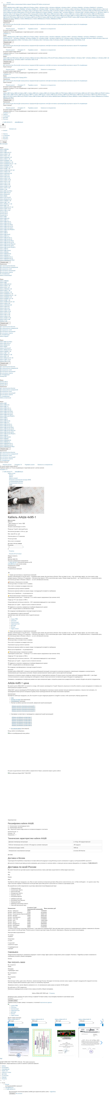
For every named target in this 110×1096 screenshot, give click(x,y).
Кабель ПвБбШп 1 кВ (5, 200)
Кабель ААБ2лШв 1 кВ (6, 157)
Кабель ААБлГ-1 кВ (5, 159)
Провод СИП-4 (4, 215)
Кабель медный (4, 336)
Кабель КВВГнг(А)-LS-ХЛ (6, 226)
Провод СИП (3, 376)
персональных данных (46, 1002)
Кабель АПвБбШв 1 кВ (6, 165)
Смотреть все (12, 129)
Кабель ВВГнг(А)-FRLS (6, 191)
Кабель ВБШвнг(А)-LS (6, 199)
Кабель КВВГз (3, 231)
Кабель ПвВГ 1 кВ (4, 202)
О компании (6, 116)
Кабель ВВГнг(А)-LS (5, 192)
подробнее (53, 1091)
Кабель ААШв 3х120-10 (37, 1019)
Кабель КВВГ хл (4, 220)
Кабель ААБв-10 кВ (5, 184)
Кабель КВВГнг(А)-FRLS (6, 224)
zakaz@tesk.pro (18, 471)
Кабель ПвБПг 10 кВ (5, 208)
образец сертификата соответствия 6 (22, 725)
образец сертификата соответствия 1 (22, 717)
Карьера (4, 1077)
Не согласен (19, 1093)
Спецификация (15, 701)
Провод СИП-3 (4, 213)
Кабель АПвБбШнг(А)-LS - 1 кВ (8, 163)
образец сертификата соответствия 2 (22, 719)
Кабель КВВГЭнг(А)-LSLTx (7, 245)
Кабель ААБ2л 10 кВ (5, 179)
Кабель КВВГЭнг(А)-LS (6, 239)
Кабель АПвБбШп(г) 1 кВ (6, 162)
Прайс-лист (5, 1070)
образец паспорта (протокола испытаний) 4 (23, 711)
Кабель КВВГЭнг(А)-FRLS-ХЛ (7, 244)
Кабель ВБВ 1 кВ (4, 205)
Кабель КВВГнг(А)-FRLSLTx (7, 229)
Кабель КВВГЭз (4, 249)
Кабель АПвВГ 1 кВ (5, 168)
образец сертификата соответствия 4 (22, 722)
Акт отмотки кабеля (16, 728)
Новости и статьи (6, 1072)
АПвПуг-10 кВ (3, 189)
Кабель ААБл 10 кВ (5, 183)
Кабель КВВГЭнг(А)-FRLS (7, 241)
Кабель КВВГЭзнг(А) (5, 250)
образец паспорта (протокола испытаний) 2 (23, 707)
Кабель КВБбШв (4, 252)
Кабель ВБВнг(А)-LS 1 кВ (6, 207)
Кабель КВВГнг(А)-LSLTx (6, 228)
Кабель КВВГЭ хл (4, 236)
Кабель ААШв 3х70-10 (61, 1019)
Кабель (4, 1066)
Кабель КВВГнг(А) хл (5, 221)
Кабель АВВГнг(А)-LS (5, 152)
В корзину (11, 551)
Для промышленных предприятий (9, 267)
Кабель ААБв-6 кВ (4, 175)
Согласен (12, 1093)
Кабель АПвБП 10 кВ (5, 186)
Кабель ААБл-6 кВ (5, 176)
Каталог (5, 130)
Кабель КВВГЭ (4, 233)
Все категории (3, 144)
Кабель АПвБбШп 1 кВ (6, 160)
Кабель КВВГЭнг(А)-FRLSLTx (7, 247)
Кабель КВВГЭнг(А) (5, 234)
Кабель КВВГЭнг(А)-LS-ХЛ (7, 242)
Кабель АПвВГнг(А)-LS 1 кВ (7, 170)
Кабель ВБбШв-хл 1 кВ (6, 204)
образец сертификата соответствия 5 (22, 723)
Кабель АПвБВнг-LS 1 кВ (6, 167)
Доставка (5, 117)
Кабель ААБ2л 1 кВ (5, 154)
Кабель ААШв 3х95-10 (14, 1019)
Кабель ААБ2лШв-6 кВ (6, 173)
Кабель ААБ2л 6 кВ (5, 171)
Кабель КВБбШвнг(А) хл (6, 257)
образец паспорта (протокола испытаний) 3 (23, 709)
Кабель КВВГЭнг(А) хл (6, 237)
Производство (5, 1069)
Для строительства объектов (7, 265)
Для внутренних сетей (6, 269)
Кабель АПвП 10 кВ (5, 188)
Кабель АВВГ (3, 151)
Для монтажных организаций (7, 270)
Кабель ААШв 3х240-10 (85, 1019)
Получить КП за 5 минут (15, 553)
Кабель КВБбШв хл (5, 255)
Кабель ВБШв (3, 196)
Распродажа (5, 1067)
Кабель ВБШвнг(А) (5, 194)
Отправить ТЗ (6, 33)
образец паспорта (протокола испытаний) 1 (23, 706)
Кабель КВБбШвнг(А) (5, 253)
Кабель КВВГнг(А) (4, 218)
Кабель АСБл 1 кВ (5, 155)
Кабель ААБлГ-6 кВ (5, 178)
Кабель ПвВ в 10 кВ (5, 210)
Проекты (5, 114)
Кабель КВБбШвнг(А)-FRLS (7, 260)
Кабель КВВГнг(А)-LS (5, 223)
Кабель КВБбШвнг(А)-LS (6, 258)
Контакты (5, 119)
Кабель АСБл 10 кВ (5, 181)
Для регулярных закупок (6, 272)
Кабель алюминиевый (6, 275)
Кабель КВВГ (3, 216)
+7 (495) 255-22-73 (7, 471)
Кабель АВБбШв (4, 149)
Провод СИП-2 (4, 212)
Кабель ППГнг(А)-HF (5, 197)
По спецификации (5, 273)
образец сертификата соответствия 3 (22, 720)
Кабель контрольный (5, 398)
